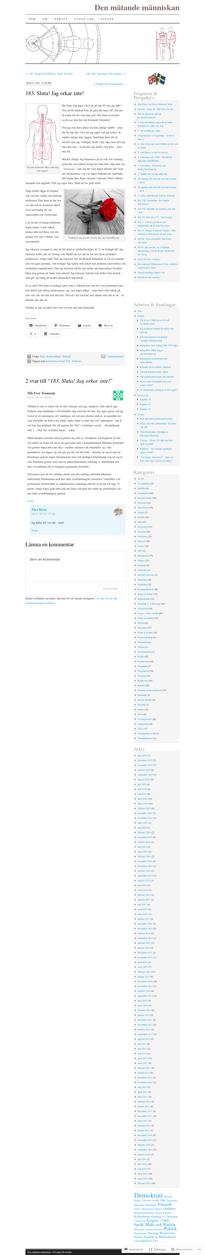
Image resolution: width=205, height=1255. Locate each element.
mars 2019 (143, 851)
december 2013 (145, 1019)
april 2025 (142, 798)
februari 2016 (144, 942)
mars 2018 (143, 890)
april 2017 (142, 909)
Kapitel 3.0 (145, 409)
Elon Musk (143, 507)
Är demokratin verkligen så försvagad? (158, 389)
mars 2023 (143, 822)
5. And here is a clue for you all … (154, 152)
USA (140, 728)
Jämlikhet (142, 584)
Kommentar (110, 588)
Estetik (141, 517)
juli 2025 (142, 784)
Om (45, 18)
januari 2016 (144, 947)
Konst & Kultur (145, 594)
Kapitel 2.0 (145, 404)
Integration (143, 579)
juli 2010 (142, 1159)
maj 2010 (142, 1168)
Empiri (141, 512)
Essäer (107, 18)
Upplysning (143, 723)
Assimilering (144, 483)
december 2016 (145, 923)
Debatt (61, 18)
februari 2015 (144, 971)
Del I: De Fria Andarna (149, 259)
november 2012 (145, 1082)
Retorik (141, 685)
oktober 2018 (144, 870)
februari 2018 (144, 894)
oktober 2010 (144, 1144)
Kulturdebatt (53, 356)
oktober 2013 (144, 1029)
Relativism (143, 680)
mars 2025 (143, 803)
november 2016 (145, 928)
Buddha (141, 488)
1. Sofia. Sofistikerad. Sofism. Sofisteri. (157, 195)
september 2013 (145, 1034)
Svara (30, 501)
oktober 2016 (144, 933)
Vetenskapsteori (145, 738)
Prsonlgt (142, 675)
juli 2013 (142, 1043)
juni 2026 (142, 755)
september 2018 (145, 875)
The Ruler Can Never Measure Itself (155, 104)
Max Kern (39, 509)
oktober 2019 (144, 841)
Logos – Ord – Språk (148, 613)
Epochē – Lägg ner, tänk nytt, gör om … (157, 109)
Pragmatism (143, 670)
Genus (141, 545)
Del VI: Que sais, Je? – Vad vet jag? (155, 217)
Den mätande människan (137, 7)
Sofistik (66, 356)
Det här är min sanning (149, 277)
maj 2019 (142, 846)
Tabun (141, 709)
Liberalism (143, 608)
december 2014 (145, 981)
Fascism (142, 531)
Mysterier (142, 627)
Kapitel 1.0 (145, 399)
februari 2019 (144, 856)
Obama (141, 646)
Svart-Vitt (64, 361)
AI (139, 478)
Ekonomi (142, 502)
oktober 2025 (144, 769)
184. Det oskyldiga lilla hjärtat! (106, 73)
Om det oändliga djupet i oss (151, 272)
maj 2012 (142, 1087)
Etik (42, 356)
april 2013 (142, 1058)
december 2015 (145, 952)
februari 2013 (144, 1067)
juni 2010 (142, 1163)
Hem (32, 18)
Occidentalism (144, 651)
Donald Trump (145, 497)
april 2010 (142, 1173)
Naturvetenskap (145, 637)
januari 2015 (144, 976)
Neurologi (142, 642)
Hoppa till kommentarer (109, 84)
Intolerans (51, 361)
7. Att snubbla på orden (149, 130)
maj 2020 (142, 827)
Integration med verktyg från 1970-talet (158, 345)
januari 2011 (144, 1130)
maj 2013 (142, 1053)
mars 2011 (143, 1120)
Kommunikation (145, 589)
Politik (141, 656)
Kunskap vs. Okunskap (149, 603)
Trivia (140, 714)
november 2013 (145, 1024)
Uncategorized (144, 719)
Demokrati (143, 493)
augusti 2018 (144, 880)
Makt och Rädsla (146, 618)
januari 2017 (144, 918)
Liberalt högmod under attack (154, 371)
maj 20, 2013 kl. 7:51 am (43, 513)
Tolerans (76, 361)
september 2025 (145, 774)
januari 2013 (144, 1072)
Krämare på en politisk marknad (155, 366)
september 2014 (145, 995)
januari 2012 (144, 1106)
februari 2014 (144, 1010)
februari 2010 (144, 1183)
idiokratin (142, 570)
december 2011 (145, 1111)
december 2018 (145, 861)
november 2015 (145, 957)
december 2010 (145, 1135)
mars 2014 (143, 1005)
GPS (140, 550)
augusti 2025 (144, 779)
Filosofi (141, 541)
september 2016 (145, 938)
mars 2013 (143, 1063)
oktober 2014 (144, 990)
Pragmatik (142, 666)
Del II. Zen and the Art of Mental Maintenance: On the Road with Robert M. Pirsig (156, 251)
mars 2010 (143, 1178)
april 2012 (142, 1091)
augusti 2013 (144, 1039)
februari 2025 (144, 808)
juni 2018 (142, 885)
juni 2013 (142, 1048)
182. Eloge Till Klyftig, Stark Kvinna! (49, 73)
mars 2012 (143, 1096)
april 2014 (142, 1000)
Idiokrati (142, 565)
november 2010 (145, 1139)
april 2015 (142, 962)
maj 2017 (142, 904)
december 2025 (145, 760)
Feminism (142, 536)
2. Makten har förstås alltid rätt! (153, 173)
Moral (141, 622)
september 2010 (145, 1149)
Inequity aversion (146, 574)
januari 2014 (144, 1014)
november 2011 (145, 1115)
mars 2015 (143, 966)
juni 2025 (142, 789)
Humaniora (143, 555)
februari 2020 (144, 832)
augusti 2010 (144, 1154)
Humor (141, 560)
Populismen (143, 661)
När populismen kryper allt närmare (157, 376)
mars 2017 (143, 914)
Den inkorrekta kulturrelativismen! (156, 418)
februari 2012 (144, 1101)
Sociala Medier (145, 699)
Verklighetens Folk (147, 733)
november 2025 (145, 765)
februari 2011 (144, 1125)
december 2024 (145, 813)
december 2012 (145, 1077)
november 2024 (145, 817)
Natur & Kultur (145, 632)
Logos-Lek (84, 18)
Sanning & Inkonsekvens (150, 690)
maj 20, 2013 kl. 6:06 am (39, 397)
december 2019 (145, 837)
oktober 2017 (144, 899)
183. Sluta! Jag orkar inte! (54, 93)
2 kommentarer (115, 356)
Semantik (142, 694)
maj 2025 (142, 793)
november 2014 (145, 986)
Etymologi (143, 526)
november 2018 (145, 866)
